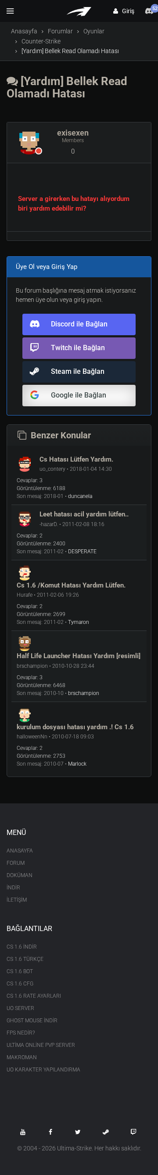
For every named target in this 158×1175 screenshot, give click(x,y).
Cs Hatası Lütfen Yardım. (76, 459)
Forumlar (60, 31)
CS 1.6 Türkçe (25, 959)
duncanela (80, 496)
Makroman (22, 1057)
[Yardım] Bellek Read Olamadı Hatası (67, 87)
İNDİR (13, 888)
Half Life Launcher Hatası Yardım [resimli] (78, 656)
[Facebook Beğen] (50, 1132)
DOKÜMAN (19, 875)
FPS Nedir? (21, 1033)
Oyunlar (93, 31)
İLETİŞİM (17, 900)
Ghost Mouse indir (32, 1020)
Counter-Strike (41, 41)
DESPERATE (82, 551)
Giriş (126, 10)
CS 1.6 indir (22, 947)
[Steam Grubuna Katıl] (106, 1132)
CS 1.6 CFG (20, 984)
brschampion (83, 693)
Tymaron (78, 622)
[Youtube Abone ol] (23, 1132)
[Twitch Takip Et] (133, 1132)
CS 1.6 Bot (20, 971)
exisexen (73, 132)
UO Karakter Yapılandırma (43, 1070)
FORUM (16, 863)
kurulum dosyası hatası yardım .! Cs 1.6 (75, 727)
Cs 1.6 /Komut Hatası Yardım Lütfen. (71, 585)
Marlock (77, 764)
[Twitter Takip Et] (78, 1132)
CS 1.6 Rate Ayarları (34, 996)
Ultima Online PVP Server (41, 1045)
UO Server (20, 1008)
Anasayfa (24, 31)
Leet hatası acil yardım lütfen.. (84, 514)
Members (73, 140)
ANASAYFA (20, 851)
